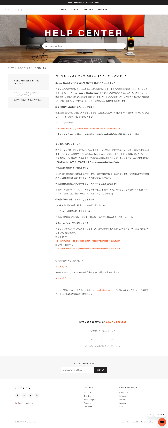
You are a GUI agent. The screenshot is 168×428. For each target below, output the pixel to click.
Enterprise (88, 406)
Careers (122, 403)
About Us (87, 392)
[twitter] (30, 395)
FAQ (121, 406)
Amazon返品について (64, 278)
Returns (122, 399)
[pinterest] (36, 395)
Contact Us (123, 392)
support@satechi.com (102, 290)
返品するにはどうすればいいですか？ (28, 99)
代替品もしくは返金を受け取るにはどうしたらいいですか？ (28, 93)
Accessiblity (135, 422)
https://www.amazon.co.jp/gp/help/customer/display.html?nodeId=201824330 (87, 128)
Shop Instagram (90, 399)
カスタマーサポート (25, 67)
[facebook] (17, 395)
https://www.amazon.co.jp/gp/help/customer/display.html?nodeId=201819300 (87, 240)
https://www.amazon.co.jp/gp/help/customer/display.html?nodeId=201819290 (87, 248)
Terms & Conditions (147, 422)
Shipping (122, 396)
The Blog (87, 396)
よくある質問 (61, 266)
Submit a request (116, 322)
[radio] (92, 339)
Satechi (11, 67)
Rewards (87, 403)
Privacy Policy (125, 422)
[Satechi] (13, 10)
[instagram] (24, 395)
